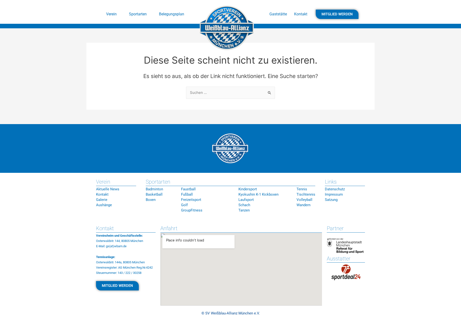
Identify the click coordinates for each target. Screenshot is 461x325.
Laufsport (246, 200)
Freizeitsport (191, 200)
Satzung (331, 200)
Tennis (302, 189)
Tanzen (244, 210)
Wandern (303, 205)
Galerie (101, 200)
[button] (114, 14)
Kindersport (247, 189)
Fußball (187, 194)
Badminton (154, 189)
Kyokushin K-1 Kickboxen (258, 194)
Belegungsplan (171, 14)
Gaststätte (278, 14)
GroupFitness (191, 210)
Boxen (151, 200)
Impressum (334, 194)
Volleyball (304, 200)
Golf (184, 205)
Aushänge (104, 205)
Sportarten (138, 14)
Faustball (188, 189)
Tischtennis (306, 194)
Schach (244, 205)
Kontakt (300, 14)
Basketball (154, 194)
